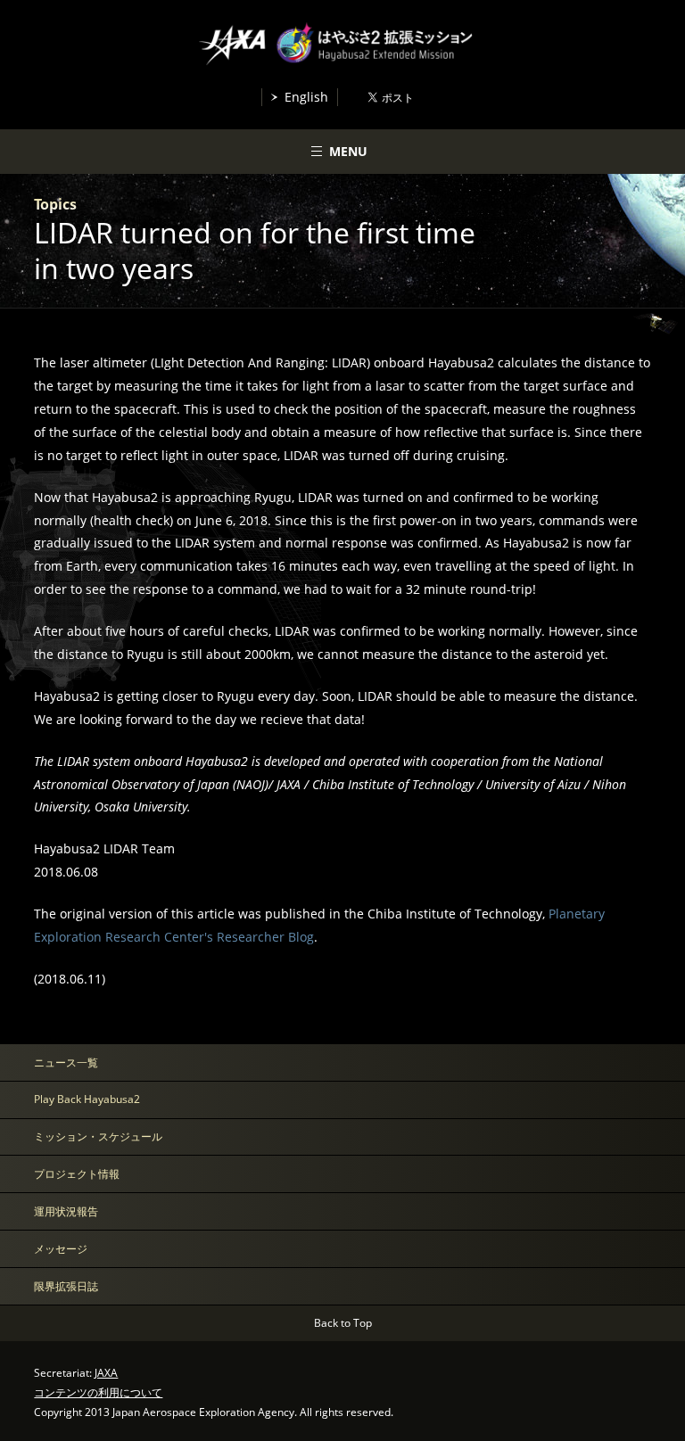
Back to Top (343, 1322)
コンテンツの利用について (98, 1392)
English (306, 96)
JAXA (106, 1372)
